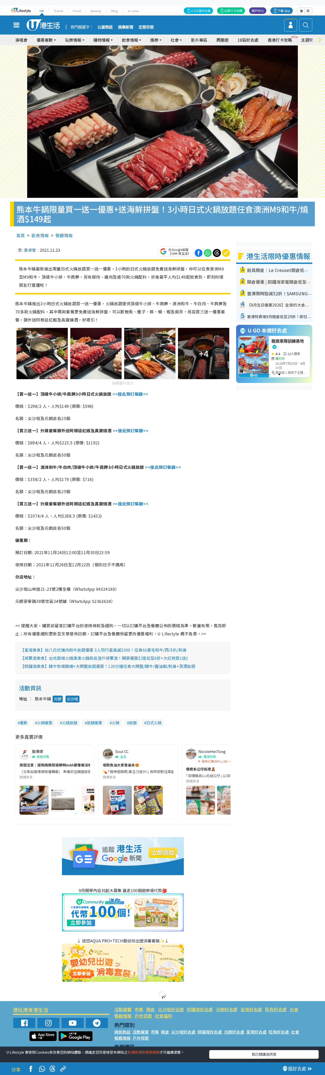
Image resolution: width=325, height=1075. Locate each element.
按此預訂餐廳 (133, 394)
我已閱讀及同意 (264, 1054)
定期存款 (146, 27)
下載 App (284, 10)
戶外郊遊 (143, 1016)
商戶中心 (258, 10)
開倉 (150, 1009)
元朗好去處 (226, 1009)
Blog (114, 10)
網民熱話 (122, 1032)
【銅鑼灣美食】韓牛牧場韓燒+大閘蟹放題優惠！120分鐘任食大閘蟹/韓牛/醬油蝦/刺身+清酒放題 (107, 666)
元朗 (57, 698)
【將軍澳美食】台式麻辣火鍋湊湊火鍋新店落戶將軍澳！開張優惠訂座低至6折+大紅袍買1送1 (104, 658)
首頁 (20, 235)
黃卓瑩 (30, 250)
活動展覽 (123, 1009)
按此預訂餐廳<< (133, 430)
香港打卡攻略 (280, 40)
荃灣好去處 (251, 1009)
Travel (58, 10)
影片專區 (199, 40)
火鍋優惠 (44, 722)
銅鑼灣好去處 (200, 1009)
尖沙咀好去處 (171, 1009)
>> (115, 394)
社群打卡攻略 (233, 10)
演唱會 (21, 40)
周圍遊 (222, 40)
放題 (133, 722)
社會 (294, 1009)
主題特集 (309, 40)
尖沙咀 (72, 698)
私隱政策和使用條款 (143, 1052)
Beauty (96, 10)
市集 (139, 1009)
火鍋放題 (69, 722)
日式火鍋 (153, 722)
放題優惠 (94, 722)
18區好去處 (248, 40)
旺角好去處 (276, 1009)
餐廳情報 (64, 235)
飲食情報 (40, 235)
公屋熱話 (105, 27)
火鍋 (115, 722)
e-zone (133, 10)
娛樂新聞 (125, 27)
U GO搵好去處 (200, 10)
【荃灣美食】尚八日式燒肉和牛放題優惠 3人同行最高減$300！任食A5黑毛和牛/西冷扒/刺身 (103, 650)
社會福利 (163, 1016)
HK (42, 10)
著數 (23, 722)
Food (77, 10)
